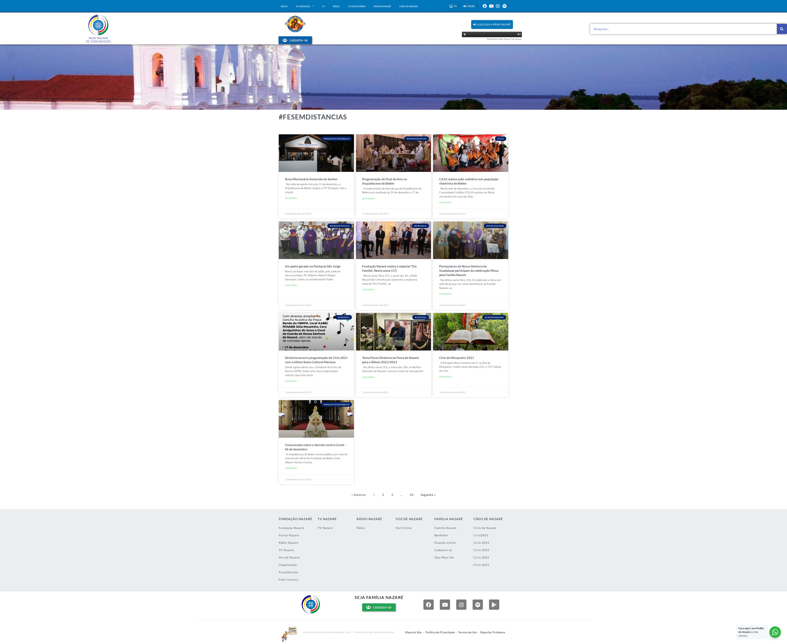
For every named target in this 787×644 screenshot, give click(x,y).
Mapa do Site (413, 632)
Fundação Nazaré (291, 528)
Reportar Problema (492, 632)
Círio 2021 (481, 564)
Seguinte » (428, 495)
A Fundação (303, 6)
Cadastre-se (443, 550)
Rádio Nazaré (288, 542)
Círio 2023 (481, 550)
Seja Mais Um (444, 557)
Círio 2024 (481, 542)
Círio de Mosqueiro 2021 (456, 358)
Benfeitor (441, 535)
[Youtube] (491, 6)
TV (323, 6)
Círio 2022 (481, 557)
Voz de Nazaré (289, 557)
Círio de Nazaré (408, 6)
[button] (492, 24)
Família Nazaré (382, 6)
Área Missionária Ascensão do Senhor (311, 179)
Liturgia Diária (356, 6)
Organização (288, 564)
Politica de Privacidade (440, 632)
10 (412, 495)
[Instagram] (498, 6)
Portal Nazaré (289, 535)
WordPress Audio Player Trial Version (504, 39)
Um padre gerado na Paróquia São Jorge (312, 266)
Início (284, 6)
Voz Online (404, 528)
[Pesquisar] (782, 29)
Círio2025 (480, 535)
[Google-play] (494, 604)
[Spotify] (504, 6)
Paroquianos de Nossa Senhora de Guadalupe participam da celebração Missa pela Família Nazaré (468, 270)
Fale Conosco (288, 579)
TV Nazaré (286, 550)
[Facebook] (485, 6)
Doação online (445, 542)
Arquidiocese (288, 572)
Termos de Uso (467, 632)
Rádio (336, 6)
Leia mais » (291, 198)
